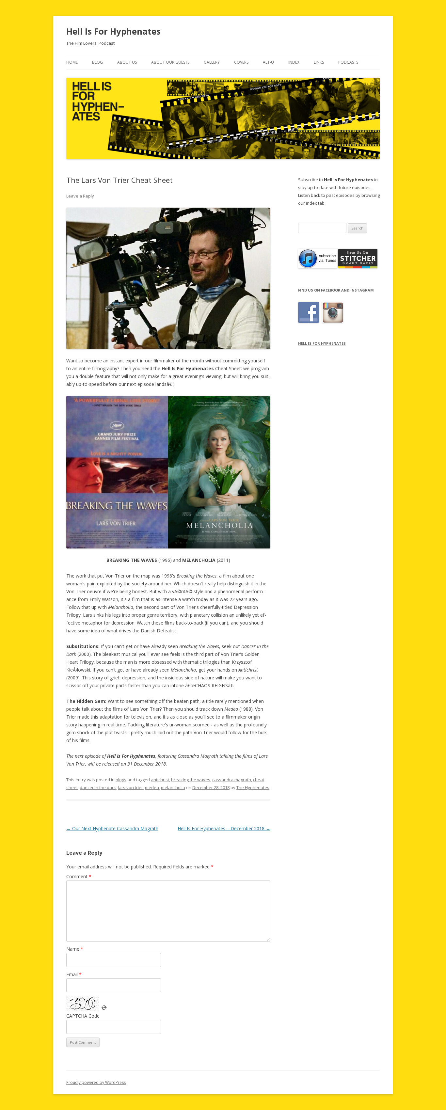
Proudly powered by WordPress (96, 1082)
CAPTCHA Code (83, 1016)
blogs (121, 780)
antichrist (160, 780)
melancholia (173, 787)
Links (319, 62)
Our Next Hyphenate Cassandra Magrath (112, 828)
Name (74, 949)
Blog (97, 62)
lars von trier (130, 787)
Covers (241, 62)
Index (293, 62)
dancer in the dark (98, 787)
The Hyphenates (252, 787)
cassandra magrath (231, 780)
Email (74, 974)
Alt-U (268, 62)
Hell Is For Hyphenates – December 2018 (224, 828)
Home (72, 62)
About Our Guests (170, 62)
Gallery (212, 62)
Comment (78, 876)
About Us (127, 62)
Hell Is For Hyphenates (113, 31)
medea (152, 787)
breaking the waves (190, 780)
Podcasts (348, 62)
